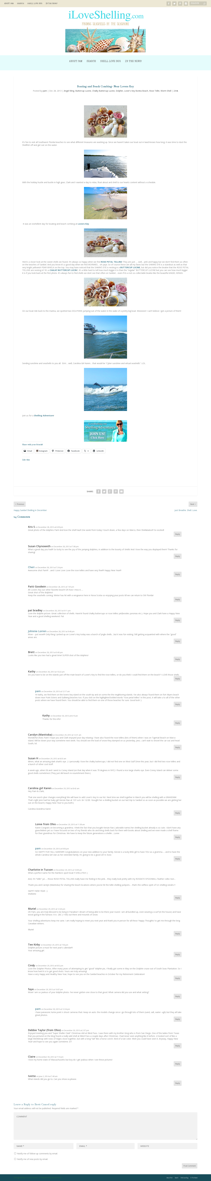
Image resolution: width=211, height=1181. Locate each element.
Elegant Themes (32, 1178)
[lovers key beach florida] (105, 203)
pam (45, 90)
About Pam (9, 4)
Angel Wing (69, 90)
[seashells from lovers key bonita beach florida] (105, 292)
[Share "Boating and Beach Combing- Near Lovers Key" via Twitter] (104, 491)
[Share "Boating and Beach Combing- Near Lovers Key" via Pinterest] (116, 491)
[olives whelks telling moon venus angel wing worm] (105, 242)
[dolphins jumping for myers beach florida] (105, 389)
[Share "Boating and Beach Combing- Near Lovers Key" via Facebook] (98, 491)
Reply (177, 534)
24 (175, 90)
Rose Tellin (154, 90)
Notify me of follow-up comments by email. (37, 1153)
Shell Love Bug (34, 4)
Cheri (31, 567)
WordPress (56, 1178)
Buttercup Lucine (83, 90)
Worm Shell (166, 90)
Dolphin (119, 90)
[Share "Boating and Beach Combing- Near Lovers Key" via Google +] (110, 491)
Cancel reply (48, 1104)
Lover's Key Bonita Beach (136, 90)
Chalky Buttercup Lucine (103, 90)
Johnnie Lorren (37, 631)
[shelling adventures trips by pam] (105, 431)
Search (20, 4)
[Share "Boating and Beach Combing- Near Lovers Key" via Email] (121, 491)
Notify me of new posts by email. (32, 1159)
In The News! (52, 4)
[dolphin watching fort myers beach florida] (105, 337)
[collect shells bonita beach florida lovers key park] (105, 121)
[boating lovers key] (105, 164)
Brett (38, 1104)
